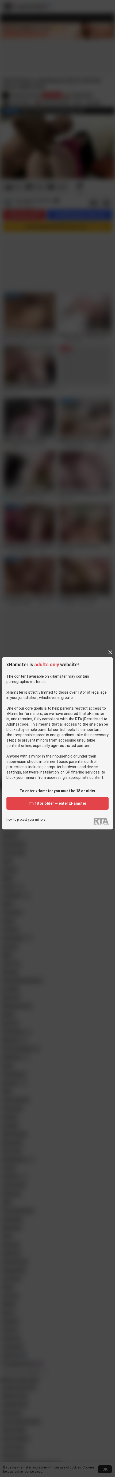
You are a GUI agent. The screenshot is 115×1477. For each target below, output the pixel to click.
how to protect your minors (25, 819)
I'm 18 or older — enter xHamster (57, 803)
